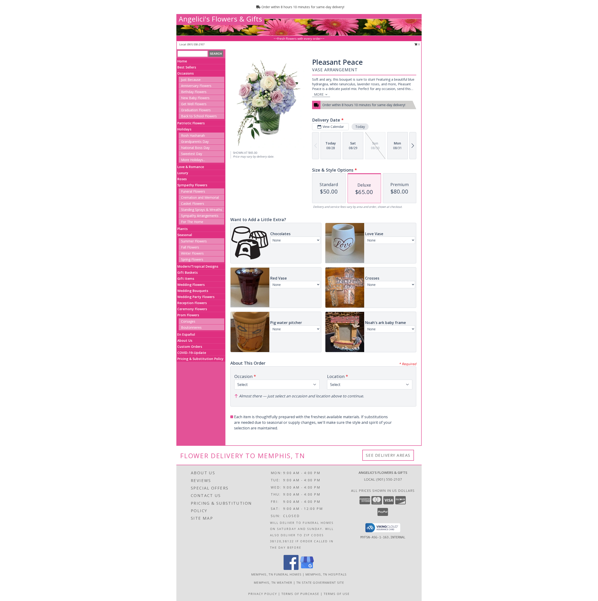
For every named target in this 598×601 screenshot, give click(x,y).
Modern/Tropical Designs (197, 266)
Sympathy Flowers (192, 185)
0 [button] (418, 44)
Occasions (185, 73)
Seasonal (184, 235)
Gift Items (185, 278)
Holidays (184, 129)
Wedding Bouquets (192, 290)
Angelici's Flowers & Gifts (220, 19)
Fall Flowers (190, 247)
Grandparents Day (195, 141)
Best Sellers (186, 67)
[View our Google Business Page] (306, 568)
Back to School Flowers (199, 116)
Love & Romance (190, 167)
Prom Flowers (188, 315)
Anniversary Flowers (196, 85)
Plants (182, 229)
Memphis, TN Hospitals (326, 574)
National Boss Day (195, 147)
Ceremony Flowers (192, 309)
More (319, 94)
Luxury (182, 173)
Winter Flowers (192, 253)
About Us (184, 340)
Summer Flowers (194, 241)
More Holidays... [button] (193, 160)
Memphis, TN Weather (273, 582)
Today (360, 126)
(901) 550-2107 (195, 44)
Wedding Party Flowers (195, 297)
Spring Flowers (192, 259)
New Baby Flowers (195, 98)
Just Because (191, 79)
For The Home (192, 222)
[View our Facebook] (291, 568)
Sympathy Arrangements (199, 215)
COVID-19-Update (191, 352)
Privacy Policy (262, 594)
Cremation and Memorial (200, 197)
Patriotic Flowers (191, 123)
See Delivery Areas (388, 455)
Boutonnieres (191, 327)
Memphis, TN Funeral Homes (276, 574)
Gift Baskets (187, 272)
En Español (186, 334)
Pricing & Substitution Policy (200, 358)
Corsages (188, 321)
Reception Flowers (192, 303)
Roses (182, 179)
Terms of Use (337, 594)
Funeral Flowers (193, 191)
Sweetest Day (191, 153)
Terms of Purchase (300, 594)
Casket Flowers (192, 203)
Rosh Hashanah (193, 135)
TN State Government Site (320, 582)
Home (182, 61)
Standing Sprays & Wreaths (201, 209)
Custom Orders (189, 346)
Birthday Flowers (193, 92)
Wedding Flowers (191, 284)
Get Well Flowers (193, 104)
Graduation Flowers (196, 110)
